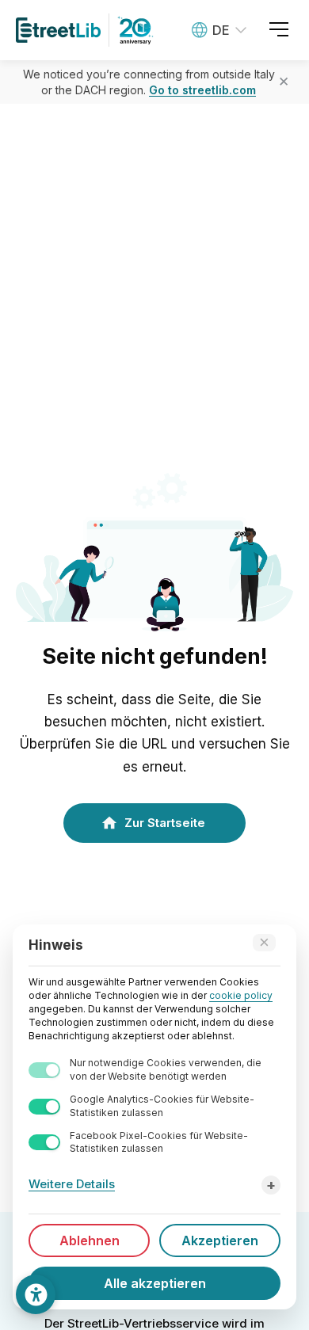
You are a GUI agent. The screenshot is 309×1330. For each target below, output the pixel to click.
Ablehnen (89, 1240)
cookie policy (241, 995)
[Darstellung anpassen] (35, 1294)
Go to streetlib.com (202, 90)
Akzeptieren (219, 1240)
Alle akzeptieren (155, 1283)
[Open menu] (279, 30)
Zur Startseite (164, 822)
